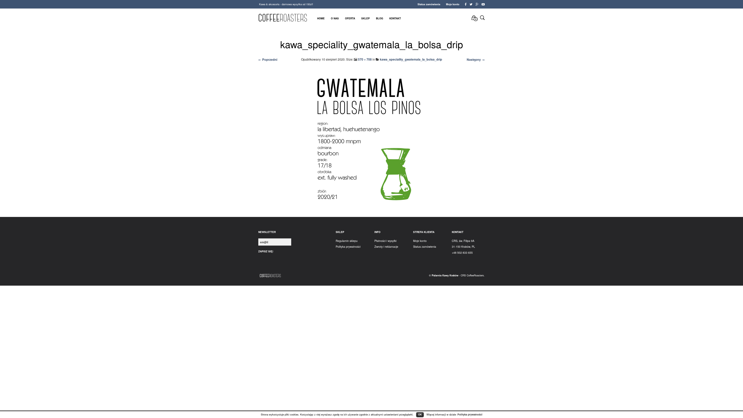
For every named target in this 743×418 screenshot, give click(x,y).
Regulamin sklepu (347, 241)
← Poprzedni (267, 59)
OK (420, 414)
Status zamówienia (429, 4)
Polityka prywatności (469, 414)
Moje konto (452, 4)
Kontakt (395, 18)
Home (321, 18)
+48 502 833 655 (462, 252)
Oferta (350, 18)
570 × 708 (365, 59)
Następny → (476, 59)
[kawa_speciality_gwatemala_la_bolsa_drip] (371, 140)
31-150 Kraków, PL (463, 246)
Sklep (365, 18)
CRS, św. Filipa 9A (463, 241)
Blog (379, 18)
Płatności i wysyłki (385, 241)
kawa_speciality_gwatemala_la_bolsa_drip (411, 59)
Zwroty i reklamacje (386, 246)
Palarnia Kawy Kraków (445, 275)
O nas (335, 18)
